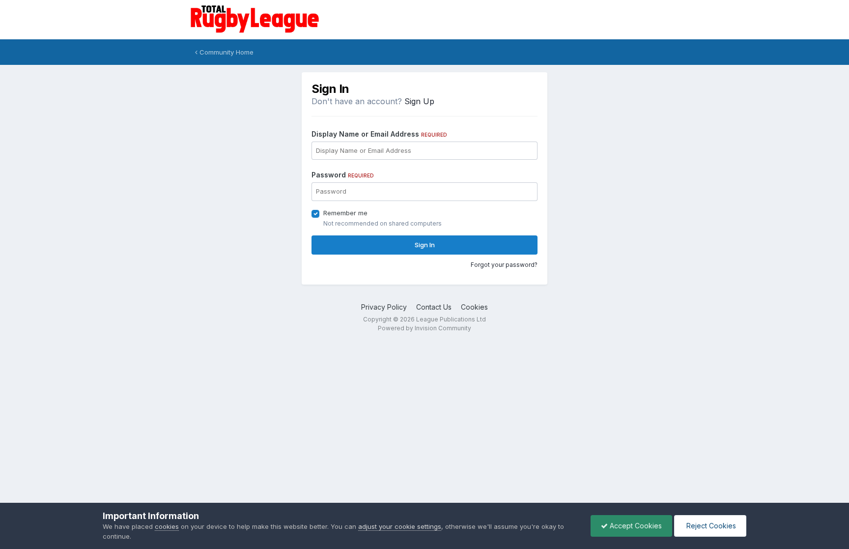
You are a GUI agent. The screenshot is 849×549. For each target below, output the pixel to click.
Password (342, 175)
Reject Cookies (710, 525)
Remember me (345, 213)
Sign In (425, 245)
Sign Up (419, 101)
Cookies (474, 307)
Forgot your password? (504, 264)
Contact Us (434, 307)
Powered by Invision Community (424, 328)
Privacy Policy (384, 307)
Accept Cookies (635, 525)
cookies (167, 526)
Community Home (226, 52)
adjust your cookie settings (399, 526)
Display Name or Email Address (379, 134)
